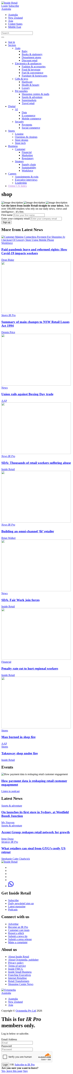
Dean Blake (7, 259)
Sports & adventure (32, 97)
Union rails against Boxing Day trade (27, 394)
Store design (21, 140)
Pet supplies (21, 91)
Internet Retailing (17, 978)
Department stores (31, 57)
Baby (25, 51)
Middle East (14, 26)
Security (19, 121)
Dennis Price (8, 332)
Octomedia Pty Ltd (26, 1010)
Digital (11, 106)
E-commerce (28, 115)
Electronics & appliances (28, 63)
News (4, 387)
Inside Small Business (20, 971)
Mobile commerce (31, 118)
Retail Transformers (18, 981)
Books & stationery (32, 54)
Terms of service (17, 965)
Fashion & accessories (33, 66)
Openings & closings (26, 136)
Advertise (13, 924)
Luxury (26, 88)
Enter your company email (15, 218)
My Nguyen (7, 822)
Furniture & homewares (34, 75)
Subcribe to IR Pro (25, 1064)
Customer (20, 149)
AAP (4, 400)
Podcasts (12, 909)
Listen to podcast (10, 791)
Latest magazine (16, 906)
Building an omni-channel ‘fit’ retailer (27, 531)
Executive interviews (26, 179)
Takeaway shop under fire (19, 753)
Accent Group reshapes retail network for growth (35, 832)
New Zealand (15, 17)
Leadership (21, 182)
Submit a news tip (17, 936)
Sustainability (29, 167)
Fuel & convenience (32, 72)
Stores (11, 130)
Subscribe (13, 5)
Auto (17, 48)
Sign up (6, 222)
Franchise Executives (19, 975)
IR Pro (12, 315)
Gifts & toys (21, 78)
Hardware (27, 81)
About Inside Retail (18, 956)
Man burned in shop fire (18, 737)
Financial (27, 152)
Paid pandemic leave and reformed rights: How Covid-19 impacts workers (34, 251)
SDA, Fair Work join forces (20, 600)
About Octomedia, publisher (23, 959)
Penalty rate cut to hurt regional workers (29, 668)
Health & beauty (30, 84)
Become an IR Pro (18, 927)
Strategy (19, 161)
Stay (25, 1071)
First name (7, 215)
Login (4, 5)
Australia (6, 8)
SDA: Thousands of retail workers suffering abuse (36, 463)
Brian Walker (8, 537)
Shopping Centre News (20, 984)
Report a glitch (16, 933)
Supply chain (29, 164)
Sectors (12, 45)
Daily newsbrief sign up (21, 903)
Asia (10, 20)
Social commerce (31, 127)
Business (13, 146)
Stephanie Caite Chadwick (15, 858)
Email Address (9, 1039)
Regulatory (28, 158)
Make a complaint (17, 942)
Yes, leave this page (11, 1071)
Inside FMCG (15, 968)
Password (6, 1046)
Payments (27, 124)
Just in (11, 42)
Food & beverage (31, 69)
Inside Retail (8, 469)
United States (15, 23)
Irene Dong (7, 838)
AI (16, 109)
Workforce (27, 170)
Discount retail (29, 60)
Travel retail (28, 103)
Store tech (20, 143)
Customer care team (18, 930)
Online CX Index (17, 185)
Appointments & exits (26, 176)
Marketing (27, 155)
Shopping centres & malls (35, 94)
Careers (12, 173)
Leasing (19, 133)
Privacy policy (16, 962)
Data (24, 112)
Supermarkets (29, 100)
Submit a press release (20, 939)
